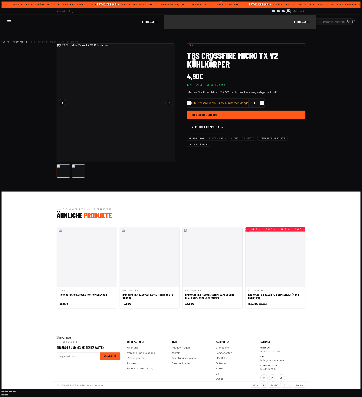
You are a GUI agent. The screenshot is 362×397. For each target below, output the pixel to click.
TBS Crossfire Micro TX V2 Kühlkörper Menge (219, 103)
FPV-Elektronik (108, 4)
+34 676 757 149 (270, 351)
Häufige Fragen (181, 347)
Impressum (133, 363)
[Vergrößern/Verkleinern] (3, 391)
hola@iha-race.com (272, 360)
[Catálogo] (9, 21)
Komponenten (224, 352)
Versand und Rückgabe (141, 352)
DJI (217, 373)
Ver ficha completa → (208, 127)
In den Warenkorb (205, 114)
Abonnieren (110, 356)
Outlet (219, 378)
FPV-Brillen (222, 357)
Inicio (5, 42)
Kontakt (176, 352)
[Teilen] (10, 391)
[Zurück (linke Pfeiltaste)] (3, 394)
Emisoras (221, 363)
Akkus (219, 368)
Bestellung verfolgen (184, 357)
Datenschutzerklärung (140, 368)
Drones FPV (223, 347)
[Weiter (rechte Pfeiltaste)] (6, 394)
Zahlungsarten (136, 357)
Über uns (132, 347)
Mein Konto (299, 11)
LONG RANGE (150, 22)
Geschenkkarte (181, 363)
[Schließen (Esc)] (14, 391)
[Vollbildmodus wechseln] (6, 391)
